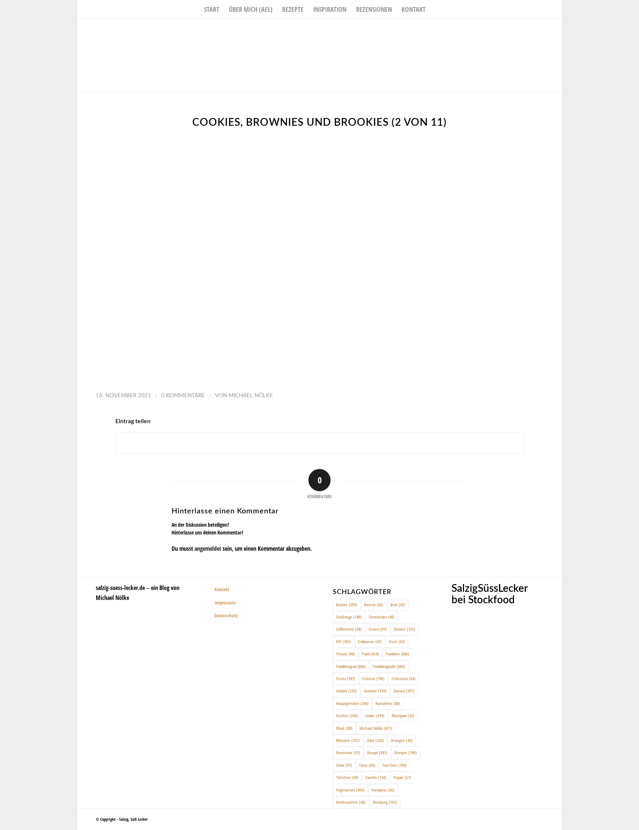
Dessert (404, 629)
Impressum (225, 602)
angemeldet (208, 548)
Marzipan (403, 715)
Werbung (385, 802)
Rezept (377, 752)
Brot (397, 604)
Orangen (402, 740)
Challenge (349, 617)
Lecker (375, 715)
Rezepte (406, 752)
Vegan (402, 777)
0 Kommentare (183, 395)
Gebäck (346, 691)
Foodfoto (397, 654)
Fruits (345, 678)
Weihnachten (351, 802)
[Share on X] (319, 442)
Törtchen (347, 777)
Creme (378, 629)
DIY (343, 641)
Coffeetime (349, 629)
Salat (344, 765)
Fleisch (345, 654)
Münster (348, 740)
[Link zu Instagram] (545, 30)
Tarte (367, 765)
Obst (375, 740)
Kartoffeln (388, 703)
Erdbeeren (370, 641)
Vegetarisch (350, 790)
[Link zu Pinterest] (556, 30)
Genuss (404, 691)
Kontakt (221, 589)
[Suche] (435, 9)
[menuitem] (211, 9)
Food (370, 654)
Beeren (373, 604)
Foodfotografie (389, 666)
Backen (346, 604)
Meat (344, 728)
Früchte (373, 678)
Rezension (348, 752)
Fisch (397, 641)
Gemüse (375, 691)
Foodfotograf (351, 666)
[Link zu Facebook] (534, 30)
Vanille (375, 777)
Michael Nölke (251, 395)
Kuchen (347, 715)
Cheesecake (382, 617)
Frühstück (404, 678)
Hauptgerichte (352, 703)
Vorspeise (383, 790)
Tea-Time (394, 765)
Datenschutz (226, 615)
